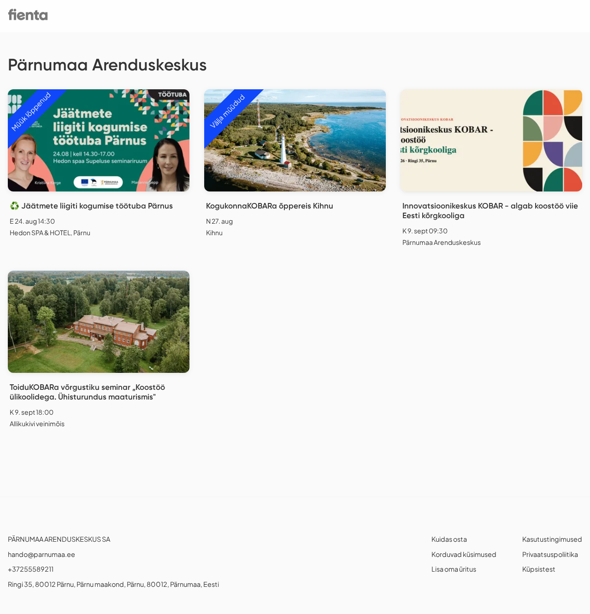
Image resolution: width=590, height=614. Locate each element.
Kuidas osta (449, 539)
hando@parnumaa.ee (41, 554)
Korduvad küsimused (463, 554)
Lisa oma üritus (453, 569)
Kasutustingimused (552, 539)
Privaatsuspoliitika (550, 554)
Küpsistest (538, 569)
